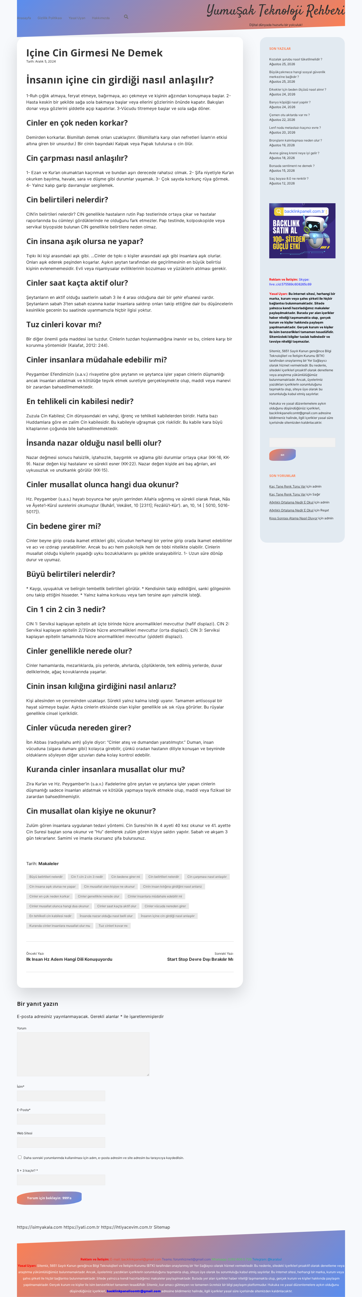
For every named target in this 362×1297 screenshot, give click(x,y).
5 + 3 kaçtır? (27, 1170)
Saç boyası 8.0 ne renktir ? (288, 178)
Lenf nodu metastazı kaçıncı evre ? (295, 128)
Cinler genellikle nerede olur (98, 896)
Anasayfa (24, 18)
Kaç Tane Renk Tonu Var (287, 486)
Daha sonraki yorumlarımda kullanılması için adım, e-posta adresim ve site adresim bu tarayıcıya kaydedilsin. (104, 1158)
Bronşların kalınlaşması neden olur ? (295, 140)
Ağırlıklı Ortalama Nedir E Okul (291, 502)
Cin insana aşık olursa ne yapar (52, 886)
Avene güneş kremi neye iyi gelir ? (294, 153)
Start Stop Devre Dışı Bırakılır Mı (200, 959)
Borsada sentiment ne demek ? (292, 166)
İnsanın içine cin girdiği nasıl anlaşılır (168, 916)
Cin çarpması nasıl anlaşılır (207, 877)
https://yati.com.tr (82, 1227)
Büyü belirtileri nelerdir (46, 877)
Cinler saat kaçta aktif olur (116, 906)
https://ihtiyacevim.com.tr (126, 1227)
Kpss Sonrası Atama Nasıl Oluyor (293, 518)
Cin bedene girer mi (125, 877)
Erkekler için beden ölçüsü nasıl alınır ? (297, 89)
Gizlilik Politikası (50, 18)
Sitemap (162, 1227)
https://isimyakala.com (39, 1227)
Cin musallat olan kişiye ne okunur (109, 886)
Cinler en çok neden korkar (49, 896)
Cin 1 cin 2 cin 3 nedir (87, 877)
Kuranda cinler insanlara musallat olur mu (59, 926)
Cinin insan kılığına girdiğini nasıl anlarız (172, 886)
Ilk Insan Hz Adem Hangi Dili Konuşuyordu (69, 959)
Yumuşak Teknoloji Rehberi (276, 11)
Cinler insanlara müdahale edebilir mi (155, 896)
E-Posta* (23, 1110)
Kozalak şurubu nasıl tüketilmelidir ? (295, 59)
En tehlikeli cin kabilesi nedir (50, 916)
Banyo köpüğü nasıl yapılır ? (290, 102)
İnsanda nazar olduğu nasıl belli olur (106, 916)
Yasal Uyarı (77, 18)
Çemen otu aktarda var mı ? (289, 115)
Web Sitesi (24, 1133)
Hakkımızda (101, 18)
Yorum (21, 1028)
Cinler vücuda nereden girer (165, 906)
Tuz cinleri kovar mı (113, 926)
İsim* (20, 1086)
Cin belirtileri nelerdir (163, 877)
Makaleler (48, 863)
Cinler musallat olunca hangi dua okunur (59, 906)
